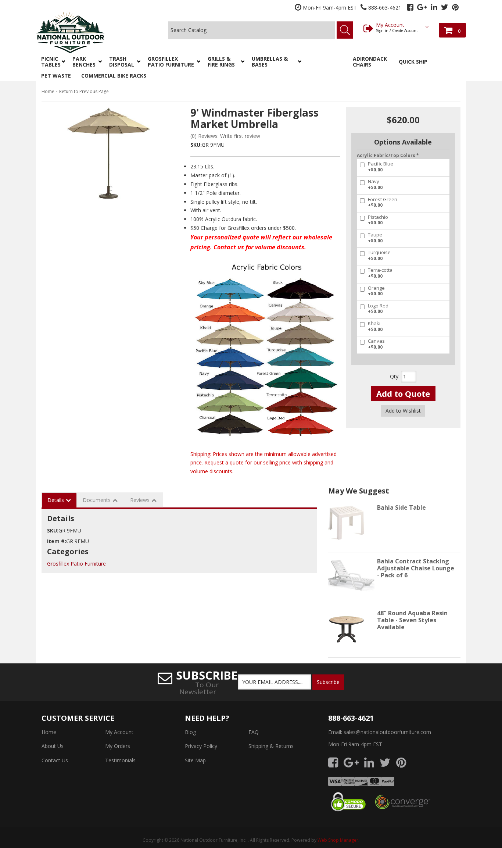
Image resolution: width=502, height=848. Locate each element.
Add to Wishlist (403, 410)
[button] (51, 61)
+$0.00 (380, 166)
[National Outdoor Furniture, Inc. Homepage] (90, 32)
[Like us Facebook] (410, 7)
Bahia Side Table (401, 507)
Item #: (56, 541)
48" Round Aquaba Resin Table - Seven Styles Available (412, 620)
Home (48, 91)
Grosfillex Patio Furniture (76, 563)
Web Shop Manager (338, 840)
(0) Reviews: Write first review (225, 135)
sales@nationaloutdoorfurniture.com (387, 731)
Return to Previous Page (84, 91)
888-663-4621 (351, 718)
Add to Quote (403, 393)
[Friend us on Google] (422, 7)
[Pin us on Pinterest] (455, 7)
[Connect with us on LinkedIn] (434, 7)
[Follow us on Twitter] (444, 7)
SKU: (196, 144)
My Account (397, 27)
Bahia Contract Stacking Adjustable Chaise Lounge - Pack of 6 (415, 568)
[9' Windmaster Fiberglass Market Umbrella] (108, 153)
